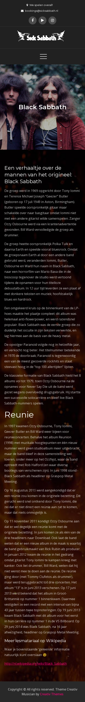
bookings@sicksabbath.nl (41, 10)
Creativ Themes (51, 694)
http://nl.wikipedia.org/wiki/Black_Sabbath (35, 663)
